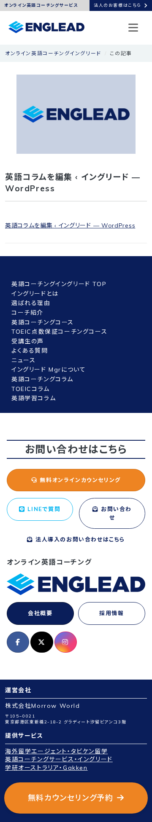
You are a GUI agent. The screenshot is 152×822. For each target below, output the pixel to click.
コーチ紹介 (27, 312)
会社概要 (40, 613)
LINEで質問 (43, 509)
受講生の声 (27, 341)
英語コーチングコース (42, 322)
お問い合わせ (115, 513)
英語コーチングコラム (42, 379)
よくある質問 (29, 350)
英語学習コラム (33, 398)
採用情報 (111, 613)
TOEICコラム (30, 389)
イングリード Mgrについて (48, 369)
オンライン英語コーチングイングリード (53, 53)
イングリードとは (35, 293)
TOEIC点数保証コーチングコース (59, 331)
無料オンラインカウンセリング (79, 480)
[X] (41, 642)
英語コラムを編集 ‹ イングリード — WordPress (70, 225)
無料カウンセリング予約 (71, 798)
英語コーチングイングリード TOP (58, 284)
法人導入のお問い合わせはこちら (79, 539)
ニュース (23, 360)
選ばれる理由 (31, 303)
